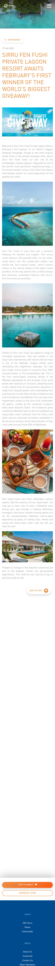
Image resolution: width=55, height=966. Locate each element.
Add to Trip (36, 591)
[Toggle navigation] (49, 5)
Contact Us (27, 960)
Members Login (27, 893)
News (27, 927)
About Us (27, 951)
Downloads (27, 931)
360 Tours (27, 922)
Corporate (27, 955)
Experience (14, 40)
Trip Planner (26, 885)
